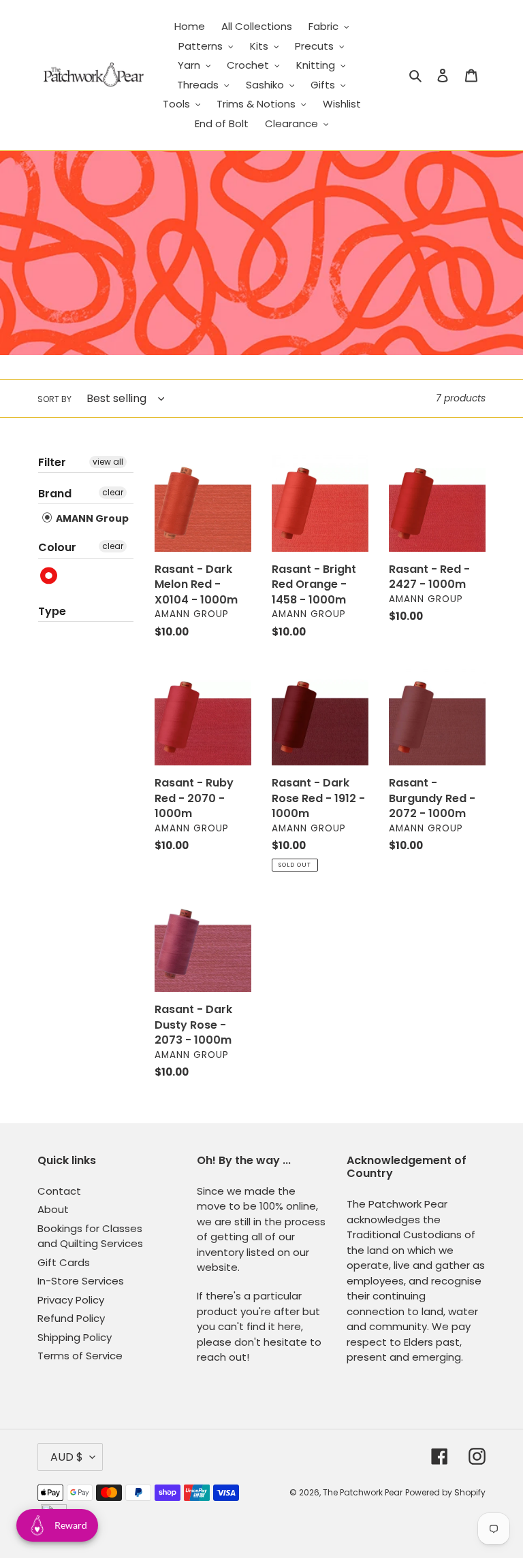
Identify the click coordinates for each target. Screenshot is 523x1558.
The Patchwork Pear (362, 1492)
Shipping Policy (74, 1337)
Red (49, 576)
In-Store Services (80, 1281)
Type (52, 611)
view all (108, 461)
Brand (55, 493)
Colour (57, 547)
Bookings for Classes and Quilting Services (90, 1236)
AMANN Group (91, 518)
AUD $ (66, 1457)
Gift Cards (63, 1262)
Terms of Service (80, 1355)
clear (112, 492)
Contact (59, 1191)
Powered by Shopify (445, 1492)
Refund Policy (71, 1318)
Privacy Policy (70, 1300)
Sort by (54, 399)
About (53, 1209)
